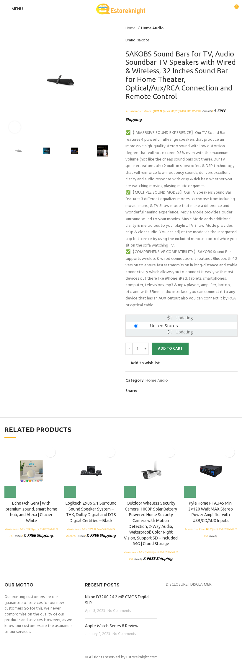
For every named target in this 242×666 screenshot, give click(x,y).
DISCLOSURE (177, 584)
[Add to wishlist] (50, 452)
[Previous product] (223, 28)
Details (207, 111)
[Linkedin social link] (162, 391)
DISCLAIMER (201, 584)
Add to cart (170, 349)
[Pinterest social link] (155, 391)
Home (130, 28)
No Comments (119, 611)
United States (164, 325)
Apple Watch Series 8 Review (111, 625)
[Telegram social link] (169, 391)
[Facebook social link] (142, 391)
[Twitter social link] (148, 391)
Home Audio (152, 28)
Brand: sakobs (137, 40)
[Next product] (235, 28)
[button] (10, 492)
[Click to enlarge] (15, 127)
